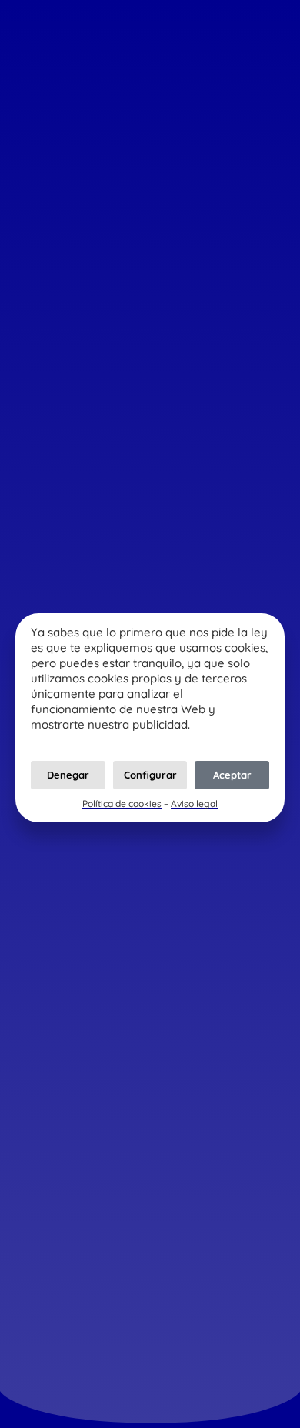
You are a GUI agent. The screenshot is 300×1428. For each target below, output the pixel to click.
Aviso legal (194, 803)
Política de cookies (122, 803)
